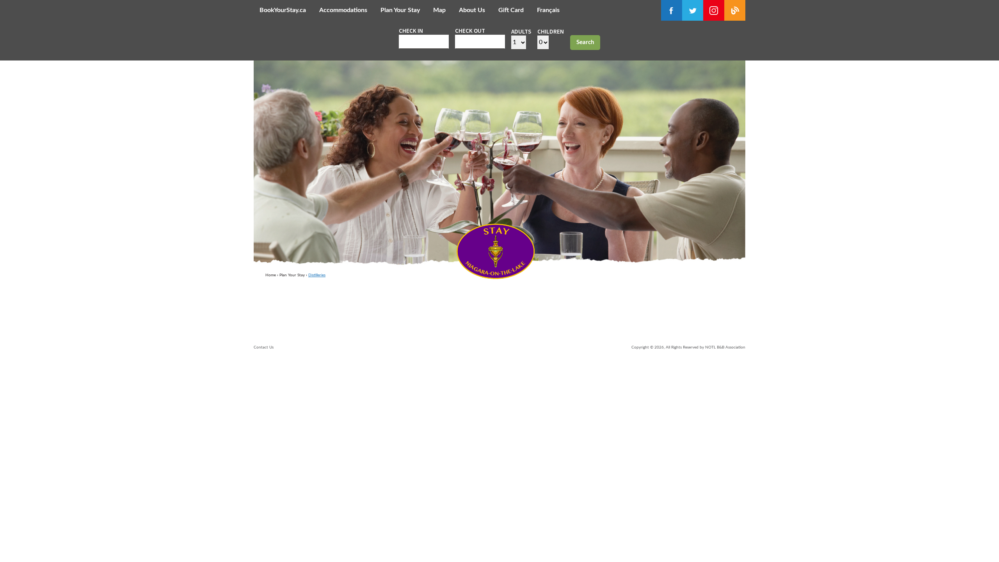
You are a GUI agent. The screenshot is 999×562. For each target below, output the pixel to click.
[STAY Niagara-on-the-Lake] (496, 277)
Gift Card (511, 10)
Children (550, 31)
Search (585, 42)
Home (270, 275)
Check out (470, 30)
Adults (521, 31)
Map (439, 10)
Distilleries (316, 275)
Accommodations (343, 10)
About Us (472, 10)
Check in (411, 30)
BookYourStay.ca (283, 10)
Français (548, 10)
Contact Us (264, 347)
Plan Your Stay (400, 10)
